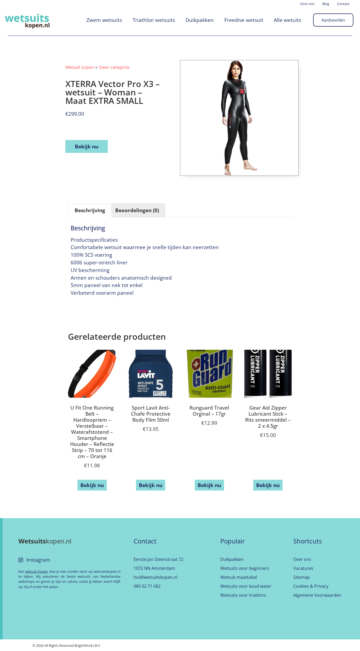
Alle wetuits (287, 19)
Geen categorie (114, 67)
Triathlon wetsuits (154, 19)
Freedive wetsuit (243, 19)
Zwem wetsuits (104, 19)
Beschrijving (90, 210)
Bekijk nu (86, 146)
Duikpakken (200, 19)
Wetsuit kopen (79, 67)
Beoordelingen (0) (137, 210)
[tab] (89, 210)
